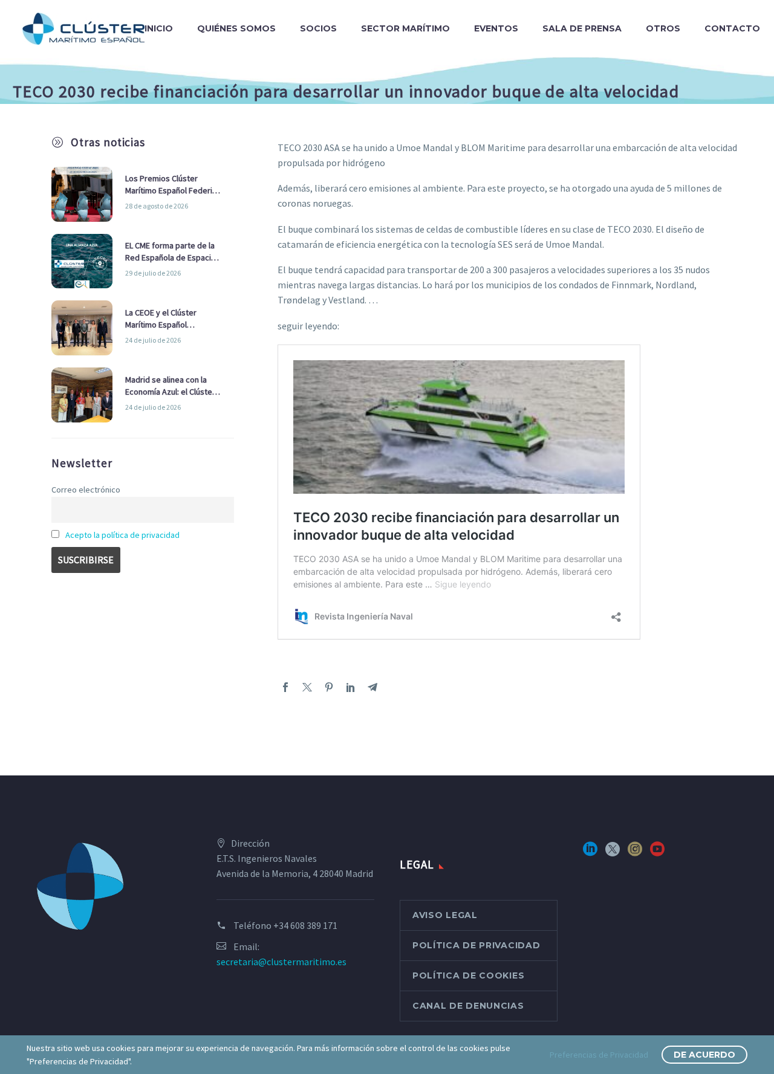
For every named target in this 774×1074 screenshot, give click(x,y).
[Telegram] (372, 687)
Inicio (159, 28)
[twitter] (612, 853)
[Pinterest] (329, 687)
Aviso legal (445, 915)
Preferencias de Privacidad (599, 1054)
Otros (663, 28)
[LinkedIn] (351, 687)
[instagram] (635, 853)
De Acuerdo (704, 1054)
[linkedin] (590, 853)
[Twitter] (307, 687)
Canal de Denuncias (468, 1005)
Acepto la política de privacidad (122, 534)
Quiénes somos (236, 28)
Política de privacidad (476, 945)
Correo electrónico (85, 489)
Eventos (496, 28)
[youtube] (657, 853)
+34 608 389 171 (305, 925)
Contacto (732, 28)
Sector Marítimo (405, 28)
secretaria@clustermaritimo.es (281, 962)
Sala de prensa (582, 28)
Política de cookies (468, 975)
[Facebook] (285, 687)
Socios (318, 28)
